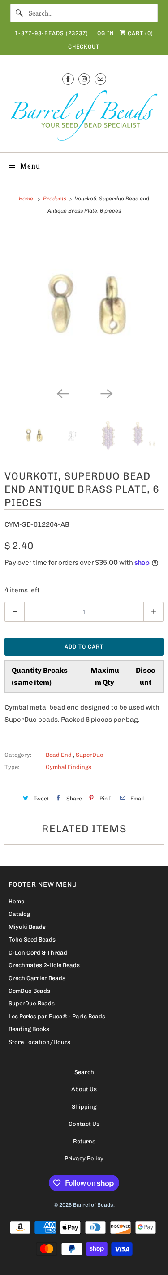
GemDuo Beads (29, 990)
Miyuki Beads (27, 927)
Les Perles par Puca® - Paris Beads (57, 1016)
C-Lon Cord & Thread (38, 952)
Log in (104, 33)
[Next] (106, 393)
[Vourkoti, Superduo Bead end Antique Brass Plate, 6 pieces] (84, 305)
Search (84, 1072)
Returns (84, 1141)
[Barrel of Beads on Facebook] (68, 79)
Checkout (83, 47)
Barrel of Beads (93, 1205)
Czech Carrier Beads (37, 978)
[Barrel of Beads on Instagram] (84, 79)
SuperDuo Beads (32, 1003)
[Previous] (62, 393)
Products (55, 198)
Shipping (84, 1106)
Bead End (59, 754)
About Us (84, 1089)
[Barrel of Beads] (84, 117)
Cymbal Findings (68, 767)
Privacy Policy (84, 1158)
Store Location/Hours (39, 1042)
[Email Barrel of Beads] (100, 79)
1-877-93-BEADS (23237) (51, 33)
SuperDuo (89, 754)
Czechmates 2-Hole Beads (44, 965)
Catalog (19, 914)
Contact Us (84, 1123)
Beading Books (29, 1029)
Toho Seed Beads (32, 939)
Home (16, 901)
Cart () (139, 33)
